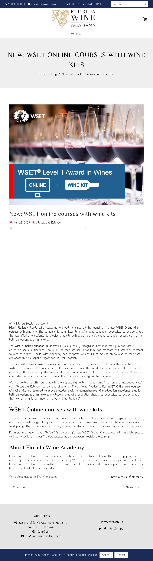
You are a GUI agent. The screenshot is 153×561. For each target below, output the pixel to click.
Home (42, 74)
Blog (54, 74)
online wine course (45, 476)
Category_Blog (24, 476)
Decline (121, 555)
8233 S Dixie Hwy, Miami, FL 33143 (84, 4)
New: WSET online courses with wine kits (62, 213)
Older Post (19, 487)
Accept (106, 555)
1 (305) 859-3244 (16, 4)
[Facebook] (105, 529)
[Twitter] (100, 529)
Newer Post (133, 487)
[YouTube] (116, 529)
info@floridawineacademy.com (43, 4)
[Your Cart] (146, 19)
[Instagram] (111, 529)
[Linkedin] (122, 529)
